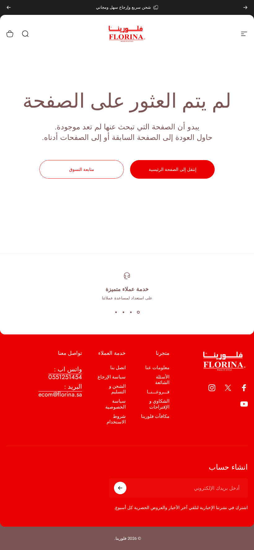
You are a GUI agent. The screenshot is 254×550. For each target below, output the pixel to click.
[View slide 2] (130, 312)
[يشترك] (120, 488)
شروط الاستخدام (116, 419)
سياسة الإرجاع (112, 377)
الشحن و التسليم (117, 389)
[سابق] (245, 7)
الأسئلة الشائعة (162, 379)
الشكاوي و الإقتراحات (159, 403)
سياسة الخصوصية (115, 403)
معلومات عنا (157, 367)
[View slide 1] (138, 312)
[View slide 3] (123, 312)
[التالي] (8, 7)
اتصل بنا (118, 367)
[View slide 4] (116, 312)
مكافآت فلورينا (155, 416)
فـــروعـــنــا (158, 392)
